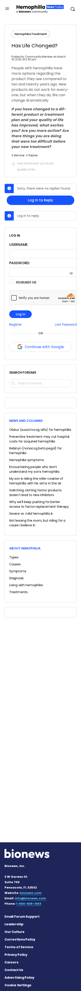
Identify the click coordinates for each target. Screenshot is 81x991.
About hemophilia (24, 548)
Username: (18, 244)
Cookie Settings (17, 985)
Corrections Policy (19, 939)
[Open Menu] (7, 8)
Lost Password (66, 324)
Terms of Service (18, 947)
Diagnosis (16, 578)
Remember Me (26, 282)
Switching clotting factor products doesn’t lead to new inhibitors (35, 492)
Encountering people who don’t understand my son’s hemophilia (34, 469)
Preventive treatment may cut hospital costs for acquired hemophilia (39, 439)
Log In (20, 314)
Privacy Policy (15, 954)
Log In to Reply (40, 200)
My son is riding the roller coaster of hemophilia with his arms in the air (36, 481)
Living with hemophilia (26, 585)
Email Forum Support (22, 916)
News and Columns (26, 420)
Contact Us (13, 970)
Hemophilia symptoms (26, 460)
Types (13, 557)
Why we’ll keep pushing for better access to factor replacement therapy (39, 504)
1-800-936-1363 (28, 904)
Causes (15, 564)
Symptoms (17, 571)
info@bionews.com (30, 898)
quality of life (26, 169)
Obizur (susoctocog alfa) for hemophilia (40, 429)
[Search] (72, 9)
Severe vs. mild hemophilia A (31, 513)
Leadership (13, 924)
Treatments (18, 592)
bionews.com (30, 893)
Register (15, 324)
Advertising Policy (19, 977)
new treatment (28, 163)
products (47, 163)
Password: (19, 263)
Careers (11, 962)
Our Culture (14, 932)
